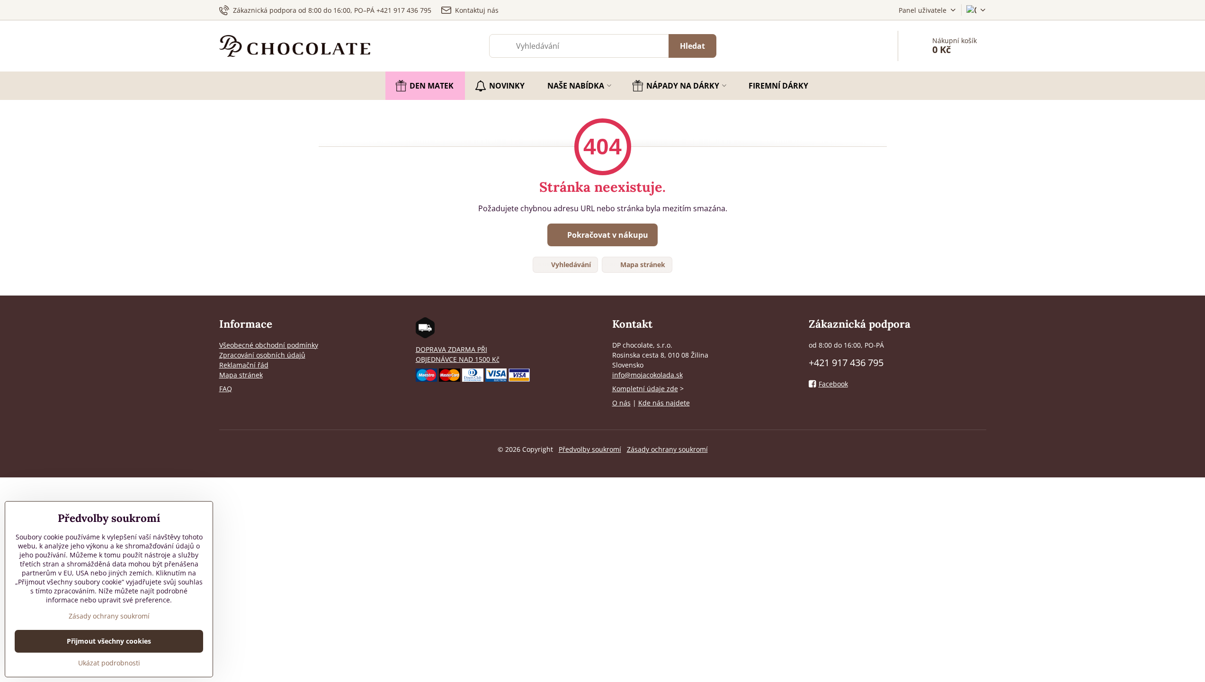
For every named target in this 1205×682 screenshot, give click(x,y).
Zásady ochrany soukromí (667, 449)
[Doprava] (425, 335)
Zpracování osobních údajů (262, 354)
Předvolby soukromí (590, 449)
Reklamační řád (243, 364)
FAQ (225, 388)
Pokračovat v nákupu (606, 235)
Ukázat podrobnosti (109, 662)
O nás (621, 402)
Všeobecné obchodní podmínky (268, 345)
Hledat (692, 46)
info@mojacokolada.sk (647, 374)
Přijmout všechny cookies (109, 641)
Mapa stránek (641, 264)
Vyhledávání (570, 264)
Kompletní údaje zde (645, 388)
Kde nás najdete (664, 402)
